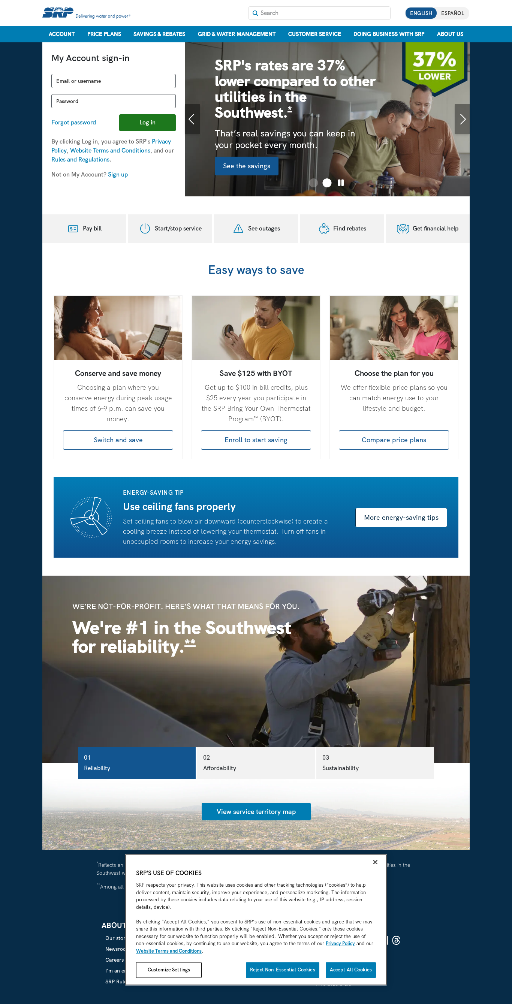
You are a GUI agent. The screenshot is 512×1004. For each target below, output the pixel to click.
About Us (450, 34)
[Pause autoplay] (341, 183)
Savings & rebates (159, 34)
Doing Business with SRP (388, 34)
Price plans (104, 34)
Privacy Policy (340, 944)
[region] (256, 920)
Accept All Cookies (351, 970)
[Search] (255, 13)
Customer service (314, 34)
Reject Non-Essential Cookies (282, 970)
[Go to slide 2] (327, 182)
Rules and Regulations (80, 159)
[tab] (137, 763)
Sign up (118, 174)
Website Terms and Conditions (110, 150)
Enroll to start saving (256, 439)
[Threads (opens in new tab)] (396, 940)
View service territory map (256, 811)
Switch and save (118, 439)
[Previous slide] (192, 119)
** (190, 644)
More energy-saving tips (401, 517)
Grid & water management (236, 34)
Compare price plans (394, 439)
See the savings (246, 166)
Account (62, 34)
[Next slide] (462, 119)
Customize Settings (169, 970)
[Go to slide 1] (313, 182)
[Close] (375, 862)
